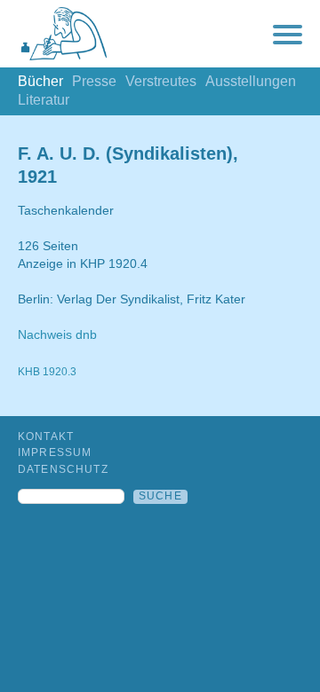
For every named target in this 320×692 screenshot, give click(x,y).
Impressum (55, 452)
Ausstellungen (250, 81)
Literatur (43, 99)
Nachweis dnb (57, 334)
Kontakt (46, 436)
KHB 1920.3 (47, 372)
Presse (94, 81)
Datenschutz (63, 469)
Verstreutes (160, 81)
